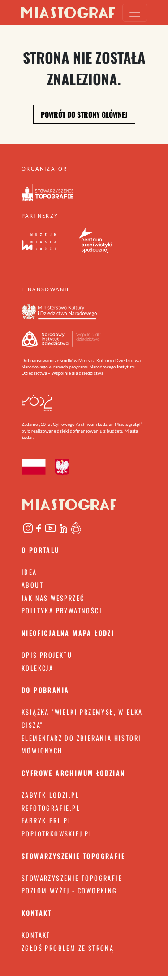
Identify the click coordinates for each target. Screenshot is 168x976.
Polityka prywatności (62, 610)
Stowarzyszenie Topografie (72, 878)
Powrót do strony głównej (84, 114)
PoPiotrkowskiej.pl (57, 833)
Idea (29, 572)
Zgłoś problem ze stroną (68, 948)
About (32, 585)
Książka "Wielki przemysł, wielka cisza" (82, 718)
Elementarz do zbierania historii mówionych (83, 744)
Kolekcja (37, 668)
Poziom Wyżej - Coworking (69, 890)
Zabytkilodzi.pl (50, 795)
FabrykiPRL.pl (47, 820)
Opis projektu (47, 655)
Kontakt (36, 935)
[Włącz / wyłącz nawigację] (134, 13)
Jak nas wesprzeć (53, 598)
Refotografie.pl (51, 808)
